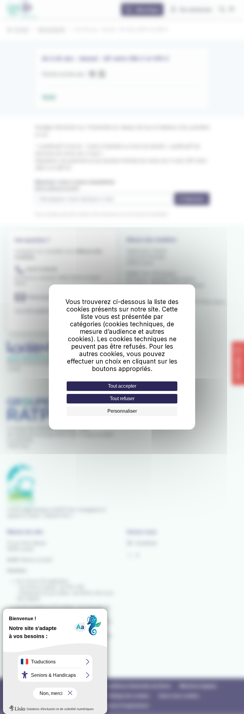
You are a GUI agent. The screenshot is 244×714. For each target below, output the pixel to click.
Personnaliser (122, 411)
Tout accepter (122, 386)
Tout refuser (122, 398)
